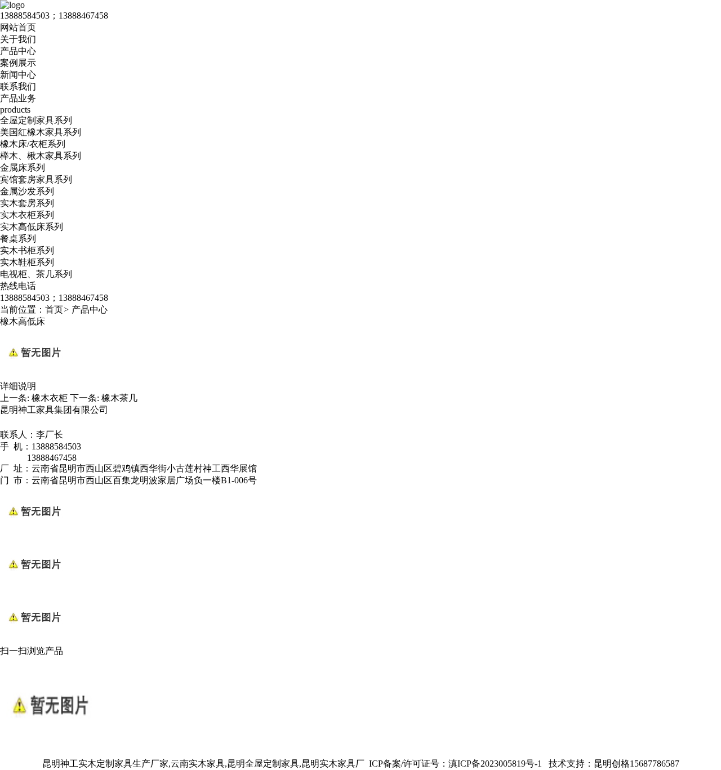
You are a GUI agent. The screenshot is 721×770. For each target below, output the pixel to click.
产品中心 (18, 51)
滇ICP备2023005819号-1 (495, 763)
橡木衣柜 (50, 398)
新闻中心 (18, 74)
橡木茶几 (119, 398)
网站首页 (18, 27)
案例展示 (18, 63)
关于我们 (18, 39)
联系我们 (18, 86)
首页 (54, 309)
